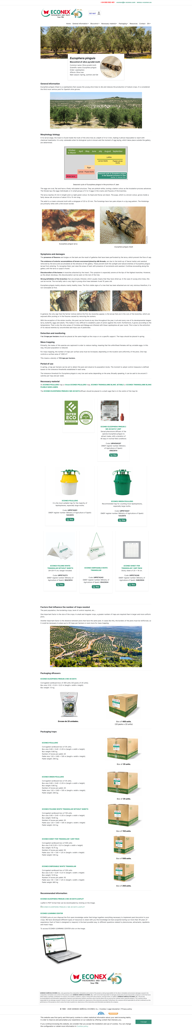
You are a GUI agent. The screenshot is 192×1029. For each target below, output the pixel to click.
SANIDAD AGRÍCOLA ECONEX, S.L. (85, 1009)
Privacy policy (126, 1009)
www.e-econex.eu (144, 2)
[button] (81, 23)
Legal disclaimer (114, 1009)
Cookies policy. (82, 1026)
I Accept (143, 1022)
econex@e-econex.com (125, 2)
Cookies (103, 1009)
